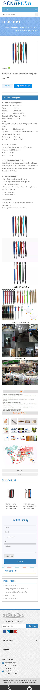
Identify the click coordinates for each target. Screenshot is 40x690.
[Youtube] (15, 631)
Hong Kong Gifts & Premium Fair (16, 589)
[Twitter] (11, 631)
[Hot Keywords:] (36, 14)
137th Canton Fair (11, 585)
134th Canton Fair (11, 598)
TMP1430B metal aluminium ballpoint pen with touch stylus (11, 506)
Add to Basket (25, 86)
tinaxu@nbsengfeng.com (11, 671)
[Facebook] (4, 631)
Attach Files (9, 556)
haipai (34, 682)
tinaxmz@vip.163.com (11, 673)
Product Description (11, 98)
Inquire (7, 86)
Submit (20, 561)
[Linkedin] (8, 631)
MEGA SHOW (10, 595)
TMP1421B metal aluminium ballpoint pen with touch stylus (29, 506)
